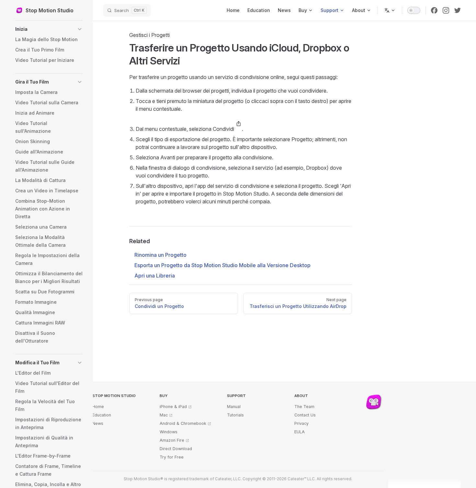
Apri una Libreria (154, 275)
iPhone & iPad (173, 406)
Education (101, 415)
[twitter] (457, 10)
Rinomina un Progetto (160, 255)
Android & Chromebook (183, 423)
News (97, 423)
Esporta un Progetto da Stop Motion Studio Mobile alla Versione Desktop (222, 265)
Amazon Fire (172, 440)
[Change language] (389, 10)
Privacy (301, 423)
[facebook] (434, 10)
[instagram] (446, 10)
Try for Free (172, 457)
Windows (168, 431)
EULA (299, 431)
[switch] (413, 10)
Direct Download (176, 448)
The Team (304, 406)
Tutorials (235, 415)
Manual (234, 406)
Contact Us (305, 415)
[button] (49, 29)
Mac (164, 415)
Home (98, 406)
